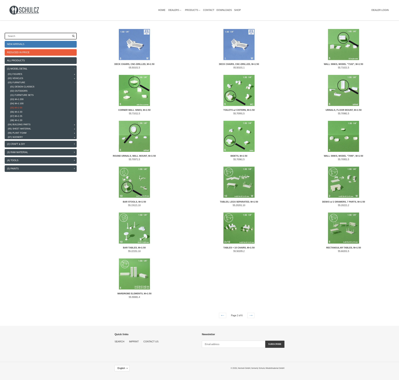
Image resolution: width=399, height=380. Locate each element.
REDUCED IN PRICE (18, 52)
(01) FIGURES (15, 74)
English (121, 368)
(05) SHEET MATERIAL (19, 128)
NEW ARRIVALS (15, 44)
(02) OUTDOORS (18, 91)
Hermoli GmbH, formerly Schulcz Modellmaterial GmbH (261, 368)
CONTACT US (151, 341)
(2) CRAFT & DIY (16, 144)
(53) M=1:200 (17, 99)
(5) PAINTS (13, 168)
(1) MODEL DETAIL (17, 68)
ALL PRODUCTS (16, 60)
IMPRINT (134, 341)
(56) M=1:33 (16, 112)
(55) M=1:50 (16, 107)
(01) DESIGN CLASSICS (22, 86)
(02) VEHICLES (15, 78)
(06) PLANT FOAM (17, 133)
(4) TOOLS (12, 160)
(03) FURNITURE (16, 82)
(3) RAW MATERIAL (17, 152)
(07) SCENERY (15, 137)
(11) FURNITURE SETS (22, 95)
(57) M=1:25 (16, 116)
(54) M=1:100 (17, 103)
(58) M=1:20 (16, 120)
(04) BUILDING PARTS (19, 124)
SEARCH (119, 341)
